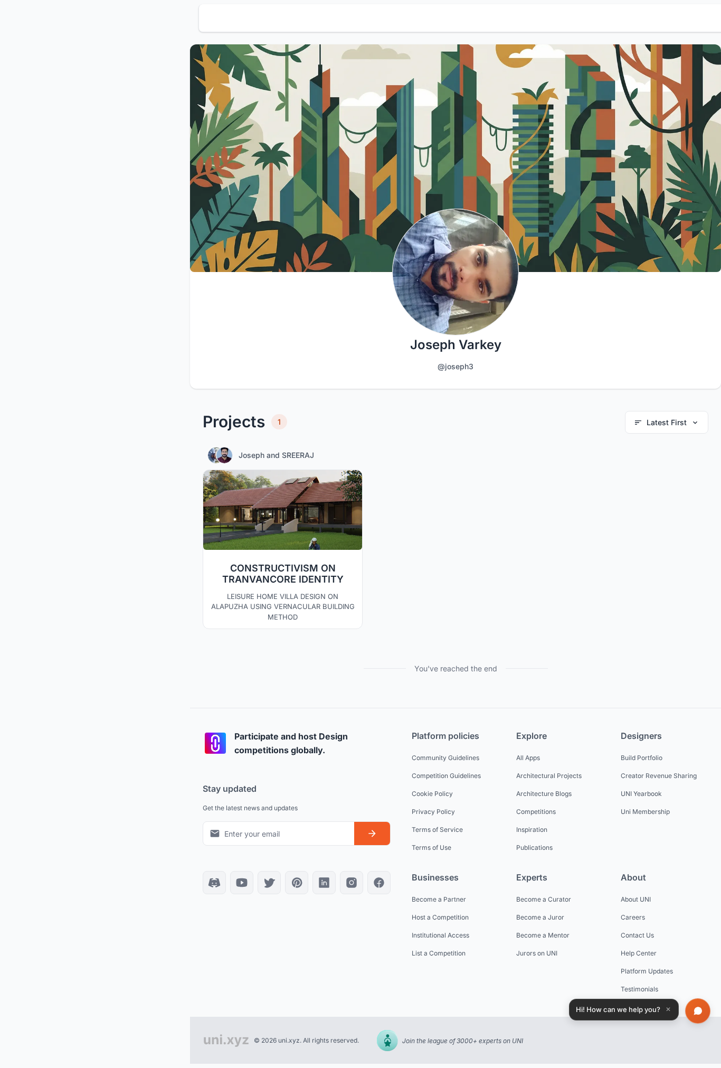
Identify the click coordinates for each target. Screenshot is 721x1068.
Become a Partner (439, 899)
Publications (534, 847)
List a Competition (439, 953)
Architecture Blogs (544, 794)
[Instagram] (351, 882)
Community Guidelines (445, 758)
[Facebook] (379, 882)
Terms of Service (437, 829)
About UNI (636, 899)
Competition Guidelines (446, 776)
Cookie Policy (432, 794)
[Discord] (214, 882)
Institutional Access (440, 935)
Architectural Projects (549, 776)
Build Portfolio (641, 758)
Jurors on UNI (536, 953)
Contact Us (637, 935)
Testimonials (639, 989)
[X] (269, 882)
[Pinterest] (296, 882)
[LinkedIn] (324, 882)
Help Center (639, 953)
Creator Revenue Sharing (659, 776)
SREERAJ (298, 455)
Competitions (536, 812)
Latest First (667, 422)
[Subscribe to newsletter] (372, 833)
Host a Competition (440, 917)
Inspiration (531, 829)
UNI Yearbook (641, 794)
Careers (633, 917)
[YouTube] (241, 882)
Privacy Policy (433, 812)
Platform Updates (647, 971)
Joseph (253, 455)
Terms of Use (431, 847)
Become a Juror (540, 917)
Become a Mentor (543, 935)
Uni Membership (645, 812)
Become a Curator (543, 899)
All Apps (528, 758)
